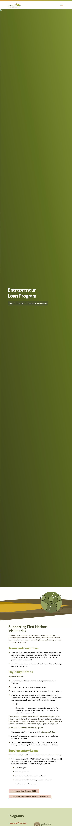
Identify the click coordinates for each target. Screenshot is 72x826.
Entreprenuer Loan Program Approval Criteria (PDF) (30, 797)
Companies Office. (48, 732)
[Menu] (61, 5)
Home (11, 303)
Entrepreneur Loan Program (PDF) (24, 791)
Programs (20, 303)
